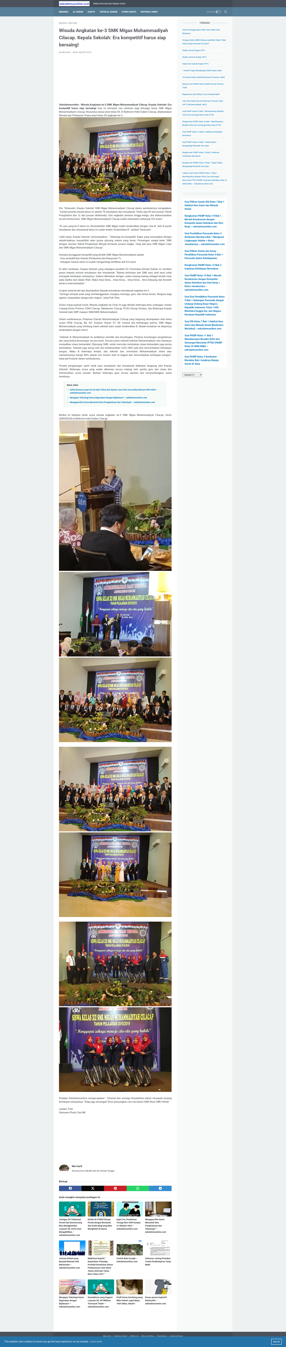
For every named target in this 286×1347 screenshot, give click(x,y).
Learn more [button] (96, 1341)
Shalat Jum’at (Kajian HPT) (193, 50)
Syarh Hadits (129, 12)
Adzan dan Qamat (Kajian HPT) (195, 64)
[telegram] (160, 1188)
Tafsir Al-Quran (108, 12)
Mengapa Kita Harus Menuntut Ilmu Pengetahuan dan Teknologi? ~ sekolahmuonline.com (112, 402)
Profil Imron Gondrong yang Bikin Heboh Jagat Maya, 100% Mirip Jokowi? (129, 1300)
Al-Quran (78, 12)
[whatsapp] (138, 1188)
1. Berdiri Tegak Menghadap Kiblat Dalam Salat (202, 70)
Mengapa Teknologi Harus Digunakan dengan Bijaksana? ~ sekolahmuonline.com (108, 397)
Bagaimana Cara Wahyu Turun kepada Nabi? (201, 94)
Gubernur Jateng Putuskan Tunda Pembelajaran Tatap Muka (158, 1261)
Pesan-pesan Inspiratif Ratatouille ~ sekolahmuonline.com (156, 1300)
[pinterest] (115, 1188)
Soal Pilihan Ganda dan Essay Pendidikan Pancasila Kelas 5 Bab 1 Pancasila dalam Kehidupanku (204, 255)
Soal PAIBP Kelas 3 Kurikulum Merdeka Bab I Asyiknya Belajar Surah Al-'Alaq (202, 360)
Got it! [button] (276, 1341)
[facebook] (70, 1188)
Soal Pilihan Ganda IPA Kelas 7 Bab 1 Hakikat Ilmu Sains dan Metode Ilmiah (204, 205)
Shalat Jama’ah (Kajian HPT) (194, 57)
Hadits (91, 12)
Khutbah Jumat (149, 12)
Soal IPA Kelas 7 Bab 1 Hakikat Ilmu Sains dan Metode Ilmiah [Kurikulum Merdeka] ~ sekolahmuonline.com (204, 325)
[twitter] (92, 1188)
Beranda (63, 12)
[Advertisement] (115, 78)
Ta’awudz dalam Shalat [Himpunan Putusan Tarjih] (203, 77)
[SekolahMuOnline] (76, 3)
